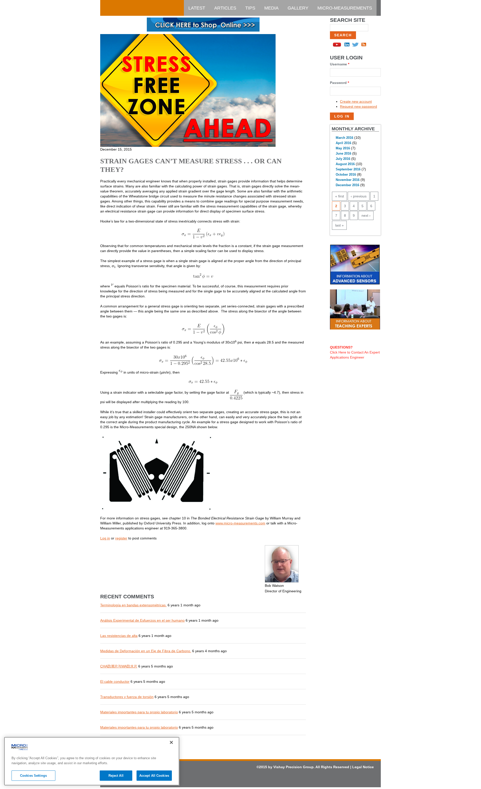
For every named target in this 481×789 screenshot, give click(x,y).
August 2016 (345, 164)
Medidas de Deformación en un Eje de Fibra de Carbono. (145, 651)
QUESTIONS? (341, 347)
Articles (225, 8)
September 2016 (348, 169)
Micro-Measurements (344, 8)
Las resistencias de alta (119, 636)
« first (339, 196)
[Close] (171, 742)
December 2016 (347, 185)
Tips (250, 8)
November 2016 (347, 180)
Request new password (358, 106)
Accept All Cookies (154, 775)
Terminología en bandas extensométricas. (133, 605)
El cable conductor (115, 682)
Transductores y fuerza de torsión (127, 697)
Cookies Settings (33, 775)
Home (111, 8)
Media (271, 8)
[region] (91, 761)
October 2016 (346, 174)
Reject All (116, 775)
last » (339, 225)
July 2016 (343, 159)
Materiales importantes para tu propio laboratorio (139, 712)
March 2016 (344, 138)
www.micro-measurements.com (240, 523)
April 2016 (343, 143)
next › (366, 215)
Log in (105, 538)
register (121, 538)
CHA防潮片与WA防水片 (118, 666)
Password (339, 83)
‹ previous (359, 196)
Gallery (298, 8)
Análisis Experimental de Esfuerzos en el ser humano (142, 620)
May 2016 (343, 148)
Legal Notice (363, 767)
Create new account (356, 101)
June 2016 (343, 153)
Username (339, 64)
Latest (196, 8)
